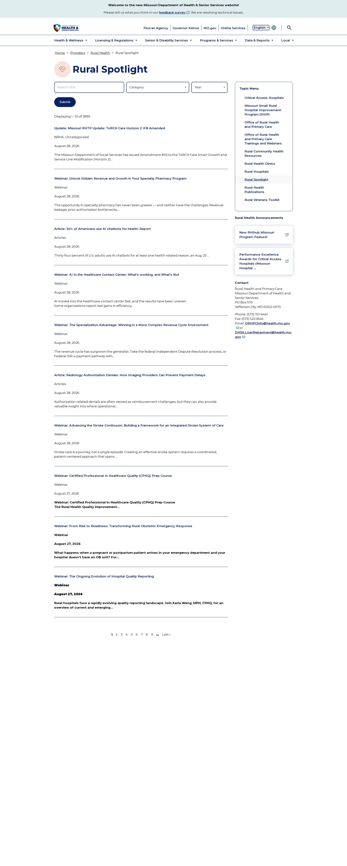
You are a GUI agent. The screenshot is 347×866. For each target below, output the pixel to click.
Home (60, 53)
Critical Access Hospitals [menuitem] (264, 98)
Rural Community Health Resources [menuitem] (264, 153)
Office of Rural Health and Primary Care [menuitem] (262, 125)
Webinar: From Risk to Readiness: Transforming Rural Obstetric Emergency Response (123, 526)
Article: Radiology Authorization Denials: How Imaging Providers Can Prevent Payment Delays (129, 375)
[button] (68, 40)
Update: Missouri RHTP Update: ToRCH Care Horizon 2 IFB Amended (109, 128)
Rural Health (100, 53)
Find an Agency (155, 28)
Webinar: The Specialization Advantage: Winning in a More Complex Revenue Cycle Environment (131, 325)
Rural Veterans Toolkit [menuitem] (262, 200)
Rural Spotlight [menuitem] (256, 179)
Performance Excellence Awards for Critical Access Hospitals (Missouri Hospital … (260, 261)
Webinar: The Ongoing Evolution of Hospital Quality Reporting (104, 576)
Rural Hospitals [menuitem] (257, 171)
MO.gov (210, 28)
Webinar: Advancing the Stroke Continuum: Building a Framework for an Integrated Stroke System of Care (139, 425)
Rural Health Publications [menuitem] (254, 190)
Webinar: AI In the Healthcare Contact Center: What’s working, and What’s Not (116, 274)
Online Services (233, 28)
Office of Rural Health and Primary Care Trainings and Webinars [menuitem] (263, 139)
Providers (77, 53)
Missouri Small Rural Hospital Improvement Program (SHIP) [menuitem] (263, 110)
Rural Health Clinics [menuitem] (260, 163)
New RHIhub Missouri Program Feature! (256, 235)
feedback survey (172, 12)
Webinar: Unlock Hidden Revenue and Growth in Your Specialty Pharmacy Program (120, 178)
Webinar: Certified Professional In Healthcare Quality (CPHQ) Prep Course (113, 476)
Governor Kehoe (186, 28)
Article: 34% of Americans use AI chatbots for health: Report (102, 229)
